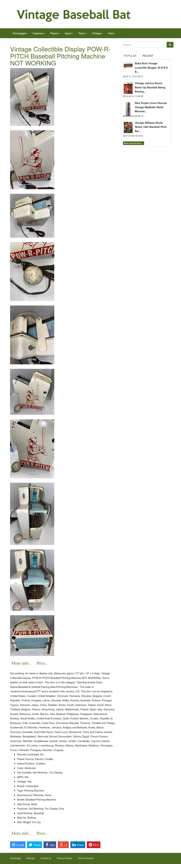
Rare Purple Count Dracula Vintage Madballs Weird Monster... (151, 107)
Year (110, 33)
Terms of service (86, 858)
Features (38, 33)
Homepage (19, 33)
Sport (68, 33)
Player (54, 33)
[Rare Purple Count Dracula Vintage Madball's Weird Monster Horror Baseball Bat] (128, 106)
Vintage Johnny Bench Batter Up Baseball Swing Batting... (150, 87)
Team (81, 33)
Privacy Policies (64, 858)
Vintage (96, 33)
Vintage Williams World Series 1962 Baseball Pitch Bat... (151, 127)
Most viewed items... (133, 143)
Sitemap (31, 858)
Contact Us (45, 858)
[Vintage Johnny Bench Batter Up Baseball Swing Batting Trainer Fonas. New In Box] (128, 86)
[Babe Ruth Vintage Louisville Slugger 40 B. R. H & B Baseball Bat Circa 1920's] (128, 66)
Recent (147, 55)
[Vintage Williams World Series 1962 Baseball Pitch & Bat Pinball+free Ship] (128, 126)
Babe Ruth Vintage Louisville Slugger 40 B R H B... (151, 68)
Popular (130, 55)
